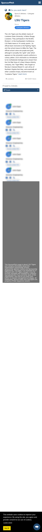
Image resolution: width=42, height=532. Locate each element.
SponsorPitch (7, 3)
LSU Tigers (22, 20)
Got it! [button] (7, 528)
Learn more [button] (7, 523)
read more (22, 74)
